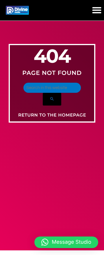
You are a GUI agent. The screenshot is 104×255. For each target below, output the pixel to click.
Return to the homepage (52, 115)
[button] (96, 10)
